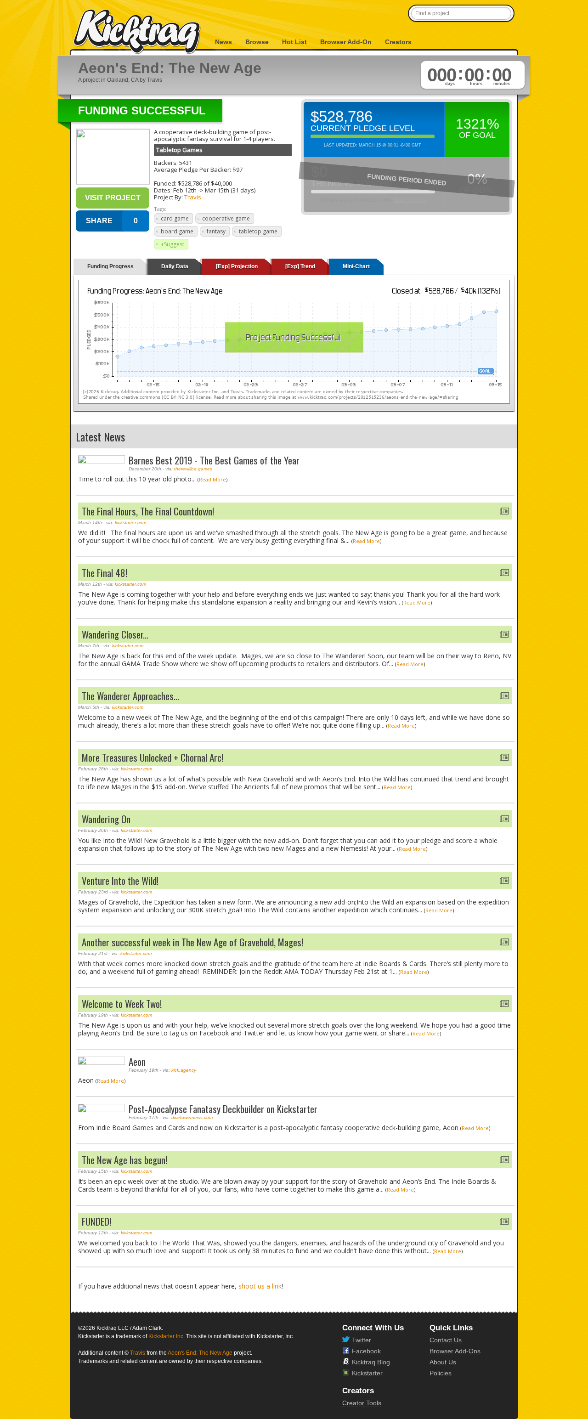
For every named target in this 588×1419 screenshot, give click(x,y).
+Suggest (172, 244)
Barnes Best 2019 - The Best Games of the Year (214, 460)
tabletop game (258, 231)
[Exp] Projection (237, 266)
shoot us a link (260, 1286)
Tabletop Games (179, 150)
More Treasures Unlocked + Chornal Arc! (152, 757)
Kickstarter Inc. (166, 1336)
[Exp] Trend (300, 266)
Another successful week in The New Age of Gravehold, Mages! (192, 942)
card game (175, 218)
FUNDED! (96, 1221)
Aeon (137, 1061)
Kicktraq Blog (371, 1362)
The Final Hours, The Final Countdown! (148, 511)
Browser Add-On (346, 41)
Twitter (361, 1340)
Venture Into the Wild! (120, 880)
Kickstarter (367, 1373)
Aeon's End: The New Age (200, 1353)
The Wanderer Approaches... (130, 696)
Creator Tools (361, 1403)
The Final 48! (104, 572)
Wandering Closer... (115, 634)
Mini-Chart (356, 266)
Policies (441, 1373)
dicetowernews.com (192, 1117)
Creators (398, 41)
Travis (192, 197)
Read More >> (410, 200)
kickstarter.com (130, 522)
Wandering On (106, 819)
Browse (257, 41)
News (223, 41)
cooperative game (226, 218)
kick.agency (183, 1070)
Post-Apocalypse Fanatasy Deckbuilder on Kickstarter (223, 1109)
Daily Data (174, 266)
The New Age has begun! (124, 1160)
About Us (443, 1362)
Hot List (294, 41)
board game (177, 231)
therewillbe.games (193, 468)
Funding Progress (110, 266)
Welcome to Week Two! (122, 1003)
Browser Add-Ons (455, 1351)
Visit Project (113, 198)
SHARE (99, 221)
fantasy (216, 231)
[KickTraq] (137, 32)
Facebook (366, 1351)
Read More (212, 479)
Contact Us (446, 1340)
